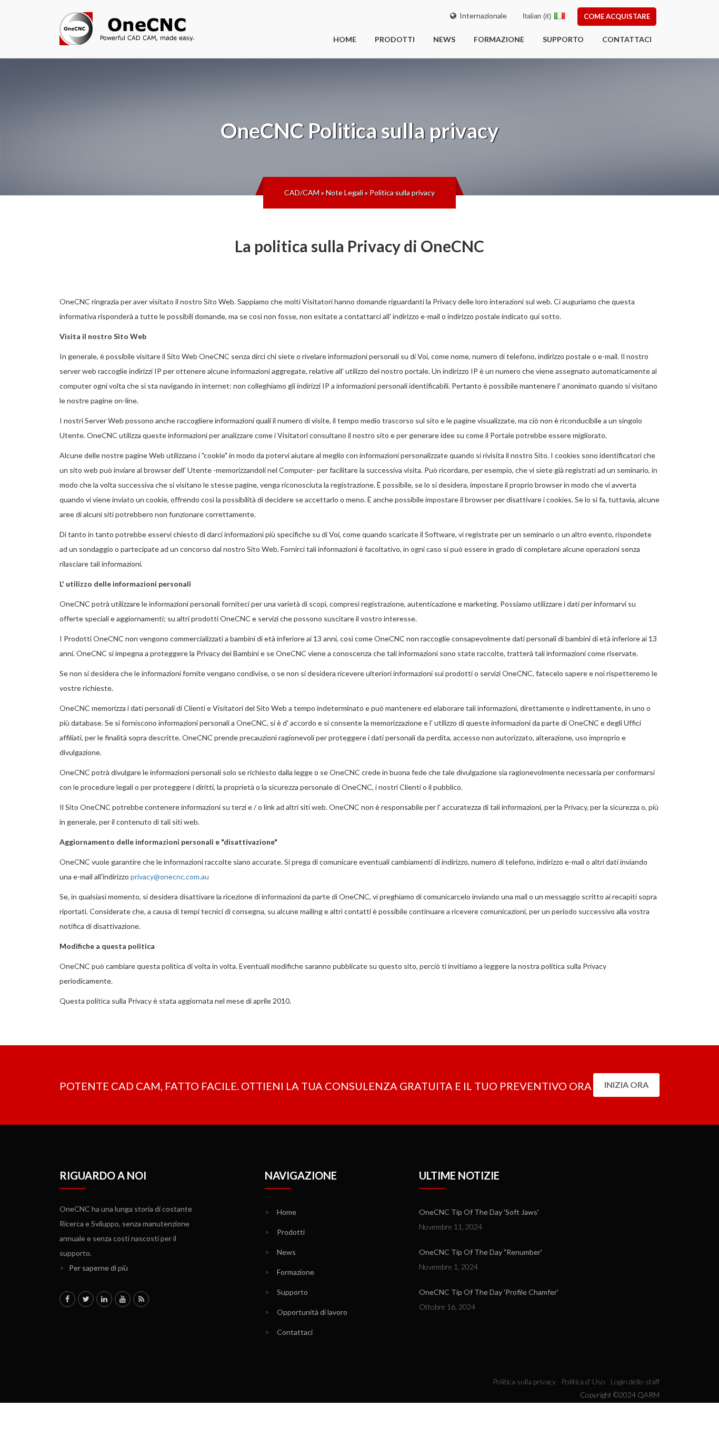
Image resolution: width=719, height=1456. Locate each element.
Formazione (499, 39)
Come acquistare (617, 16)
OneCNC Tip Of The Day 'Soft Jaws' (479, 1211)
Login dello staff (635, 1381)
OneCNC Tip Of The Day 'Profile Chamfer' (488, 1291)
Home (280, 1211)
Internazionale (481, 15)
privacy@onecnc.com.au (170, 876)
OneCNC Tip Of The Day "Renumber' (480, 1251)
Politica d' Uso (583, 1381)
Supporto (563, 39)
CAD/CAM (301, 192)
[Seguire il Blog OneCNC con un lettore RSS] (141, 1299)
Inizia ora (626, 1084)
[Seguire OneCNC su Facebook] (67, 1299)
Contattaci (627, 39)
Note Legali (344, 192)
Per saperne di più (93, 1267)
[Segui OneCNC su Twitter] (86, 1299)
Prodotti (395, 39)
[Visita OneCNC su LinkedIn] (104, 1299)
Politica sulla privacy (402, 192)
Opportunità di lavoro (306, 1312)
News (444, 39)
